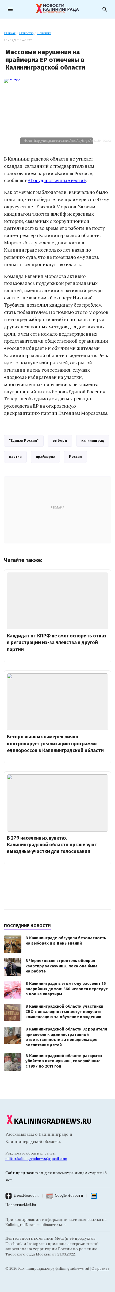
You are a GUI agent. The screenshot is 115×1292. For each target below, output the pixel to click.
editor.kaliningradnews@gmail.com (36, 1158)
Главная (10, 33)
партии (15, 457)
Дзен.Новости (26, 1195)
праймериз (45, 457)
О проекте (100, 1268)
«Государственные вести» (57, 180)
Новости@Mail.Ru (20, 1205)
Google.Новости (69, 1195)
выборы (60, 440)
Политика (44, 33)
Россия (75, 457)
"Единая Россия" (24, 440)
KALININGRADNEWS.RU (53, 1121)
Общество (26, 33)
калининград (92, 440)
